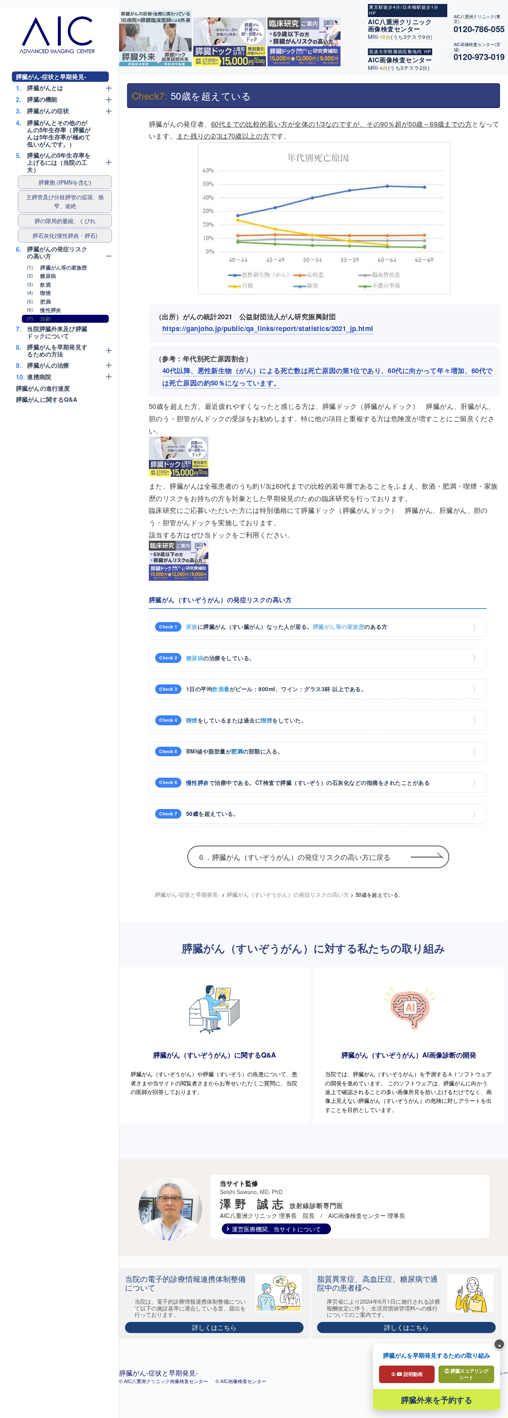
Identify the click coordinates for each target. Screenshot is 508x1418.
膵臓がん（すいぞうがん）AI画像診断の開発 (408, 1055)
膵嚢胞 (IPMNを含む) (64, 182)
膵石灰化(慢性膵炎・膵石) (65, 235)
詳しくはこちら (214, 1327)
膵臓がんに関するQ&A (47, 399)
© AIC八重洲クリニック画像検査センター (164, 1381)
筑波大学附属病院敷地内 (395, 51)
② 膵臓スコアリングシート (466, 1374)
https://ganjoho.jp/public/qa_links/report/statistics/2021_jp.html (267, 328)
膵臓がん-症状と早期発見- (51, 76)
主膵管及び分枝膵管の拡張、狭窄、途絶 (65, 201)
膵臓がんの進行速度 (43, 388)
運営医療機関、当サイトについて (276, 1229)
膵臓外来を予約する (436, 1399)
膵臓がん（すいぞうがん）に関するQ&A (214, 1055)
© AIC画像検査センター (241, 1381)
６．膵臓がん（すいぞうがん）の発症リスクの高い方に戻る (294, 857)
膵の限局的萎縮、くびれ (65, 221)
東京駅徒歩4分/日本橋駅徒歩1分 (404, 7)
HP (372, 13)
